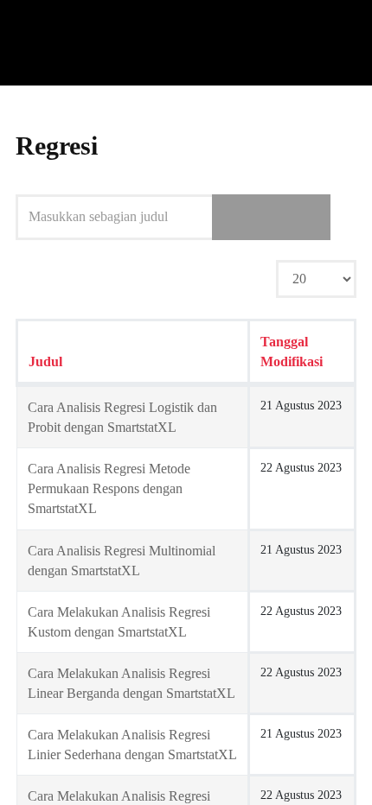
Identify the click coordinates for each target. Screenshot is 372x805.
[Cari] (242, 216)
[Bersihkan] (300, 216)
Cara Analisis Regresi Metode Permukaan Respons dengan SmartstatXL (109, 488)
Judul (45, 361)
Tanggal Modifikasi (291, 351)
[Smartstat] (59, 43)
